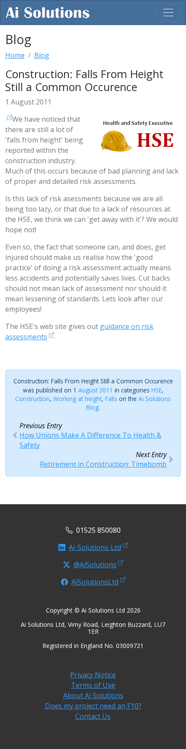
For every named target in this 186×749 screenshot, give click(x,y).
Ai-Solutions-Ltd (95, 547)
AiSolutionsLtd (95, 582)
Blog (41, 55)
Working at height (77, 399)
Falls (111, 399)
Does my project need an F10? (93, 706)
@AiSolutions (95, 564)
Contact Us (93, 716)
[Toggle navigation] (168, 12)
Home (15, 55)
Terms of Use (93, 685)
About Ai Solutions (93, 695)
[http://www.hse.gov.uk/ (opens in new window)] (8, 119)
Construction (32, 399)
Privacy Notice (93, 674)
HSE (156, 390)
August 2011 (95, 390)
